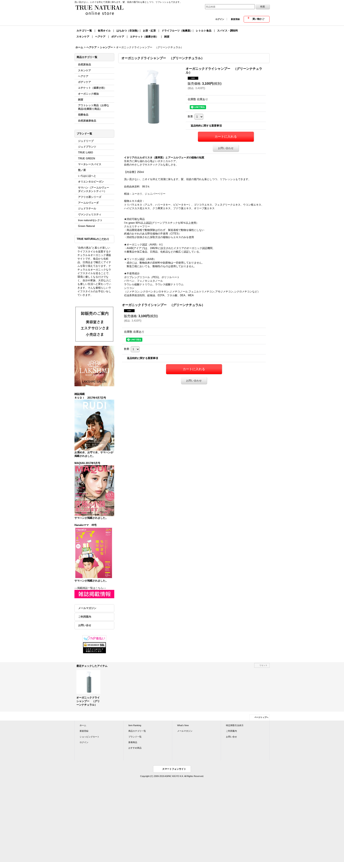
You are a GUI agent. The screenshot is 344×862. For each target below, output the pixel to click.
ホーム (83, 725)
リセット (263, 665)
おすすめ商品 (135, 748)
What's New (183, 725)
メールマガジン (87, 608)
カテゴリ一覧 (84, 30)
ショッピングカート (89, 736)
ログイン (219, 19)
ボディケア (117, 36)
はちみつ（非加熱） (128, 30)
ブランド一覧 (135, 736)
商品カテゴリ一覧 (137, 731)
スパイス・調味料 (227, 30)
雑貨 (166, 36)
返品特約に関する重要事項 (206, 125)
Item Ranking (134, 725)
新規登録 (235, 19)
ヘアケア (100, 36)
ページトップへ (261, 717)
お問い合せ (84, 625)
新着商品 (132, 742)
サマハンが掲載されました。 (91, 517)
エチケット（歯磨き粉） (144, 36)
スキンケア (82, 36)
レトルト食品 (203, 30)
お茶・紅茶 (149, 30)
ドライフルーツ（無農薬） (177, 30)
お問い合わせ (226, 148)
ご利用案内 (84, 616)
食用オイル (104, 30)
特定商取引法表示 (234, 725)
